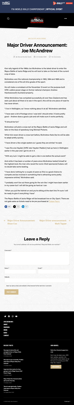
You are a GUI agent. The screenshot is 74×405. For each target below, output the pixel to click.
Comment (8, 250)
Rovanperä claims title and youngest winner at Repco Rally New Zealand (12, 352)
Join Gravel (56, 367)
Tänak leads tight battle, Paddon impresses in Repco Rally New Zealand (12, 388)
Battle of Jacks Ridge (37, 38)
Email (40, 268)
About (5, 324)
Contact (6, 335)
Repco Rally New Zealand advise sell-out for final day (13, 379)
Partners (7, 327)
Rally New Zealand (12, 401)
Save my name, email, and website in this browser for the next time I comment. (29, 286)
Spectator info (8, 322)
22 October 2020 (41, 57)
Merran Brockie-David (24, 57)
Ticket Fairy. (54, 201)
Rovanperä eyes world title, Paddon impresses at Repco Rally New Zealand (13, 361)
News (5, 333)
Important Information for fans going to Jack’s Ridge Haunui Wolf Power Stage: (13, 371)
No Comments (56, 57)
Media (5, 330)
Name (7, 268)
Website (7, 277)
